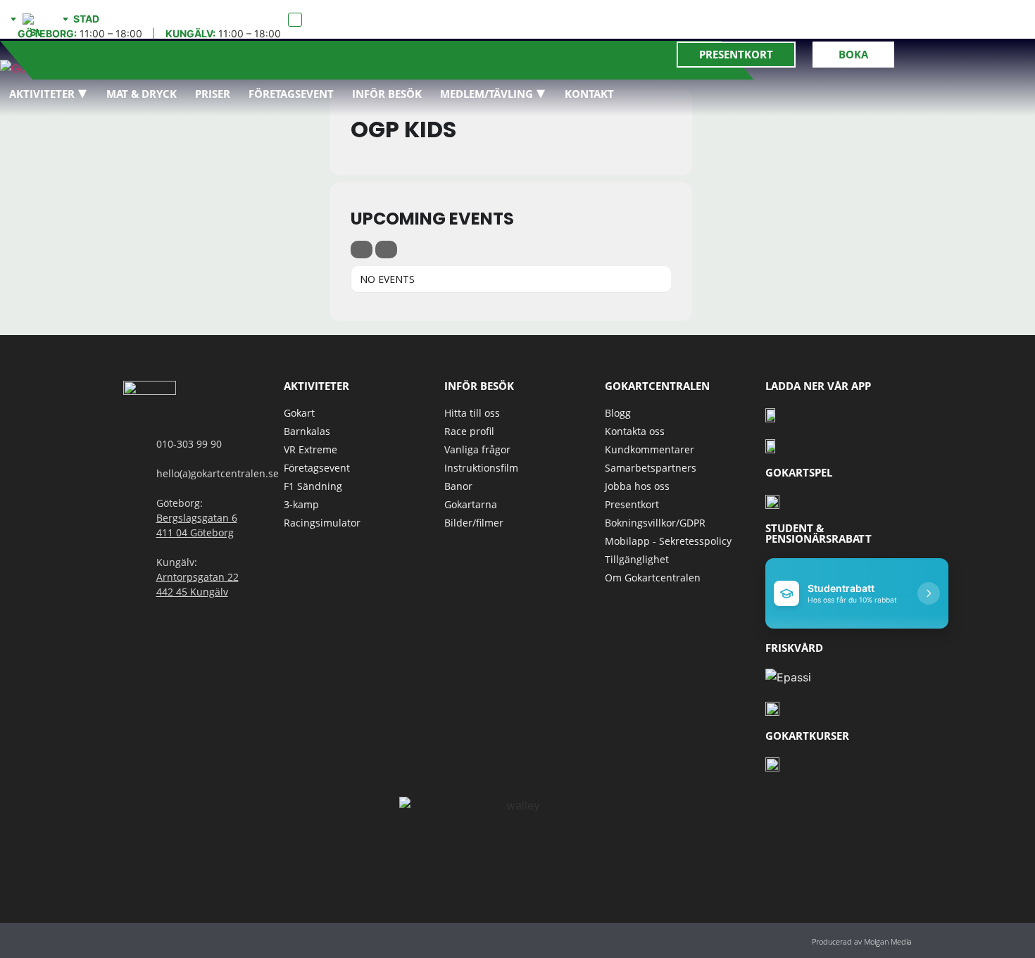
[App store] (772, 413)
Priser (212, 94)
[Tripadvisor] (223, 940)
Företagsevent (291, 94)
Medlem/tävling (486, 94)
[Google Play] (772, 444)
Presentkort (736, 54)
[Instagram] (161, 940)
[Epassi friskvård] (788, 676)
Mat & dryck (141, 94)
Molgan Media (888, 941)
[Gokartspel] (772, 500)
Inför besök (387, 94)
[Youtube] (192, 940)
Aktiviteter (42, 94)
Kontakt (589, 94)
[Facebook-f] (130, 940)
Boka (853, 54)
